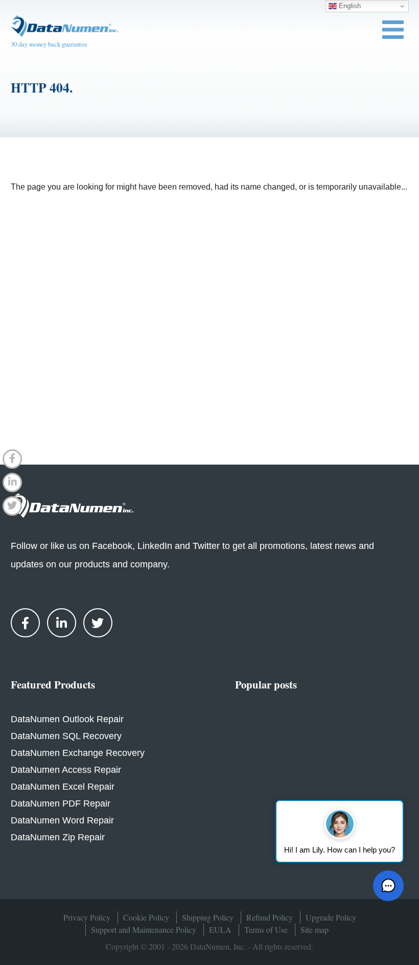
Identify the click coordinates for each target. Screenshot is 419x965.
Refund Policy (269, 917)
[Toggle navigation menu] (393, 29)
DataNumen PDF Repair (60, 803)
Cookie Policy (146, 917)
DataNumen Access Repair (66, 770)
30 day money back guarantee (49, 44)
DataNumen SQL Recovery (66, 736)
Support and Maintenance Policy (143, 929)
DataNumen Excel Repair (62, 787)
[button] (388, 885)
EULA (220, 929)
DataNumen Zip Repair (58, 837)
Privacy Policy (86, 917)
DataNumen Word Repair (62, 820)
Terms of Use (266, 929)
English (349, 6)
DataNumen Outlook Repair (67, 719)
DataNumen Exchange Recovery (78, 753)
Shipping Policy (208, 917)
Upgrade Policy (331, 917)
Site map (314, 929)
